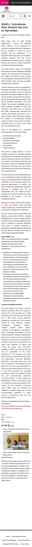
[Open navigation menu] (3, 16)
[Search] (21, 16)
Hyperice (4, 179)
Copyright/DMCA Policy (10, 544)
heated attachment (8, 207)
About (8, 536)
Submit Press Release (9, 540)
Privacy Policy (24, 544)
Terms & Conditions (24, 540)
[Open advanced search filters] (25, 16)
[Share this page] (29, 16)
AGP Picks (4, 3)
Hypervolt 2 (6, 189)
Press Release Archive (19, 536)
